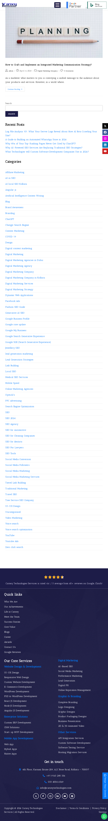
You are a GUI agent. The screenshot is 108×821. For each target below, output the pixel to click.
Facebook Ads (12, 301)
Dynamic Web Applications (19, 295)
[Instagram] (105, 138)
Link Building (12, 365)
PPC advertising (13, 400)
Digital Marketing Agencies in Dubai (24, 260)
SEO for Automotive (15, 430)
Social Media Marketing (17, 471)
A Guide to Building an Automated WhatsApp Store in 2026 (36, 139)
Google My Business (15, 330)
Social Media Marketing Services (22, 476)
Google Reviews (12, 652)
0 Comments (69, 71)
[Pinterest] (72, 796)
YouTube (9, 535)
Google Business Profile (17, 318)
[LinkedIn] (57, 796)
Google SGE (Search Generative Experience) (28, 342)
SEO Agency (11, 424)
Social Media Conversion (18, 459)
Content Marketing (14, 231)
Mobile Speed (12, 383)
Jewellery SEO (12, 348)
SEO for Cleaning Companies (20, 435)
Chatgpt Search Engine (17, 225)
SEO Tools (10, 453)
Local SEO (10, 371)
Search (8, 103)
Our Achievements (13, 606)
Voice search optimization (18, 529)
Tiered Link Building (15, 482)
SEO (7, 412)
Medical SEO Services (16, 377)
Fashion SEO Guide (15, 307)
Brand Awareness (14, 207)
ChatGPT (9, 219)
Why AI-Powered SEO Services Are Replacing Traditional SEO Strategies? (43, 147)
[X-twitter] (105, 126)
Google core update (15, 324)
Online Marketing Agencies (19, 389)
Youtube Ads (11, 541)
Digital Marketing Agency (18, 266)
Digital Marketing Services (19, 283)
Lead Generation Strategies (19, 359)
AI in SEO (10, 178)
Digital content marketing (18, 248)
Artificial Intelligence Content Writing (24, 195)
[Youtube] (105, 151)
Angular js (10, 189)
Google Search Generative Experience (25, 336)
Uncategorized (13, 512)
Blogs (7, 632)
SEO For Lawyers (14, 447)
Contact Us (10, 647)
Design (9, 242)
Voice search (12, 523)
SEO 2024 (10, 418)
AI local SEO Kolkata (16, 184)
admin (11, 71)
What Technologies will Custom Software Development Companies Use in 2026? (47, 151)
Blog (7, 201)
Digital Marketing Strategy (19, 289)
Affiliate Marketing (14, 172)
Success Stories (12, 621)
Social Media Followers (17, 465)
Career (7, 637)
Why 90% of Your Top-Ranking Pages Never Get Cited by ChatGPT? (40, 143)
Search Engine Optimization (19, 406)
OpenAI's (10, 394)
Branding (10, 213)
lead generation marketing (19, 353)
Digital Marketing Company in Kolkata (25, 277)
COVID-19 (10, 236)
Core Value (9, 627)
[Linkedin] (105, 145)
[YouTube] (65, 796)
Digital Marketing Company (48, 71)
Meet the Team (12, 616)
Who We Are (10, 601)
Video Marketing (13, 518)
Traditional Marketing (16, 488)
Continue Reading (16, 88)
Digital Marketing (14, 254)
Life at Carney (11, 611)
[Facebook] (105, 132)
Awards (8, 642)
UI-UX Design (12, 506)
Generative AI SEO (14, 313)
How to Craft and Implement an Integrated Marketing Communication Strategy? (48, 64)
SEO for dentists (13, 441)
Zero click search (14, 547)
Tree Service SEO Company (19, 500)
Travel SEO (11, 494)
